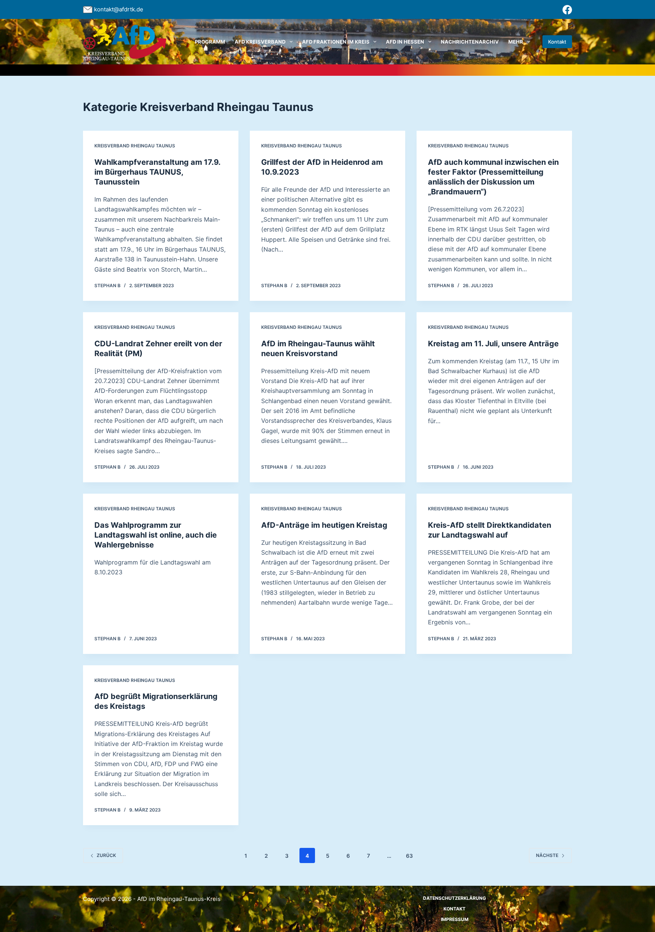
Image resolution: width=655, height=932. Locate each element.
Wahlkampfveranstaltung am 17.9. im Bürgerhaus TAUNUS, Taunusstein (157, 172)
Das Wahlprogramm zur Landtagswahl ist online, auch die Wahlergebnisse (155, 535)
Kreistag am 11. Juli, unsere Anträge (493, 343)
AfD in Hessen (405, 42)
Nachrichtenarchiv (470, 42)
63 (409, 855)
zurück (106, 855)
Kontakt (557, 42)
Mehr (515, 42)
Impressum (455, 919)
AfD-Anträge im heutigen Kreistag (324, 525)
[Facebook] (567, 9)
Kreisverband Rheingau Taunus (134, 146)
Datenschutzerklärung (454, 898)
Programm (210, 42)
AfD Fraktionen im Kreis (336, 42)
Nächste (547, 855)
